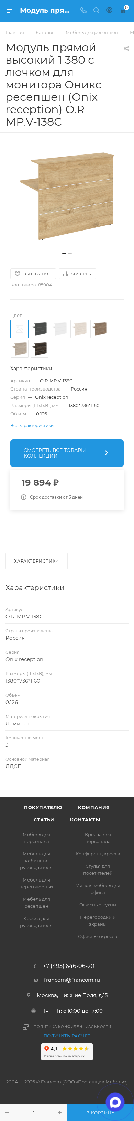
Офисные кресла (98, 936)
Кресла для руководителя (36, 922)
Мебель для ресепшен (36, 902)
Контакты (85, 819)
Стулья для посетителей (98, 869)
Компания (94, 807)
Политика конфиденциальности (72, 1027)
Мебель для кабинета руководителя (36, 860)
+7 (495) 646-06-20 (68, 966)
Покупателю (43, 807)
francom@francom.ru (72, 979)
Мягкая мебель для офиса (97, 889)
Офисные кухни (97, 904)
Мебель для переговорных (36, 883)
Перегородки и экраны (98, 920)
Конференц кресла (98, 853)
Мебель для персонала (36, 838)
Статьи (44, 819)
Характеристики (36, 561)
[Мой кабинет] (109, 11)
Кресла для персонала (98, 838)
